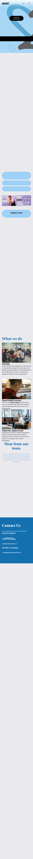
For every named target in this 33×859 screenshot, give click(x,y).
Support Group (16, 213)
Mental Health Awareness (12, 400)
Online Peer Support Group (12, 430)
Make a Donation (16, 18)
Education (6, 364)
